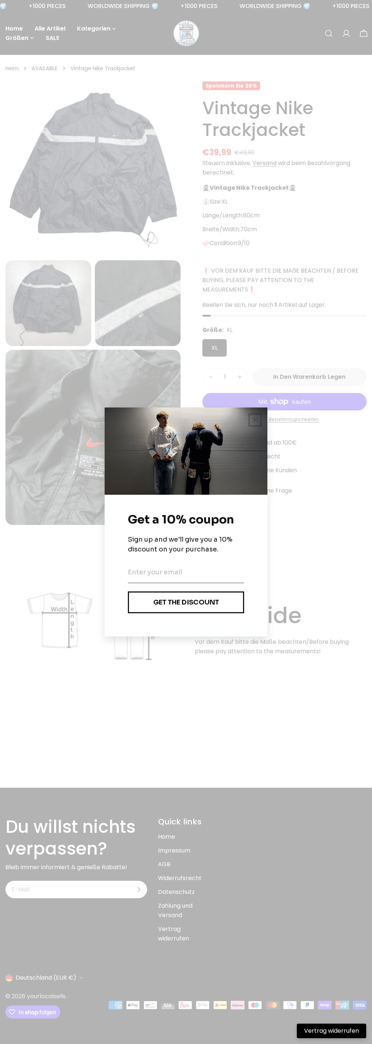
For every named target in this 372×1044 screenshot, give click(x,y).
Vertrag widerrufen (331, 1031)
